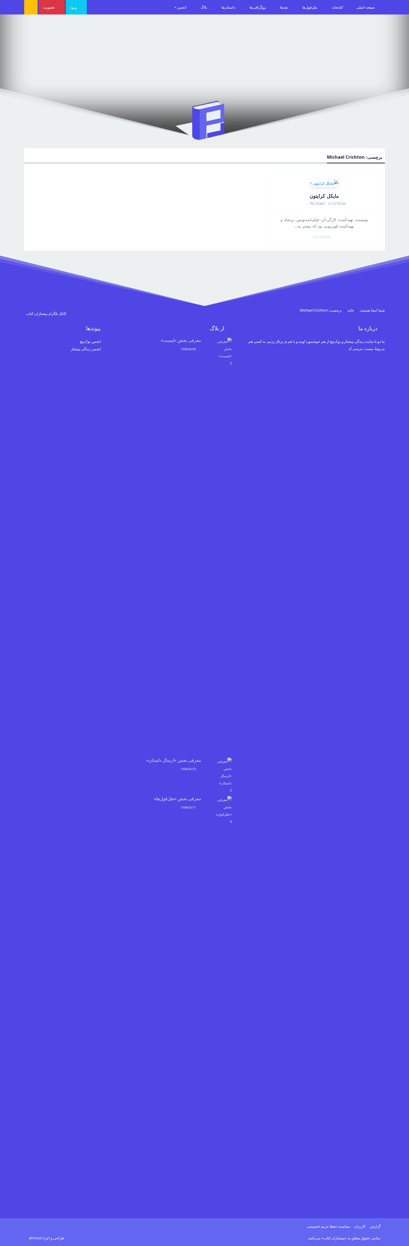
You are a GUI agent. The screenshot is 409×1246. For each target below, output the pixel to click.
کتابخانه (337, 7)
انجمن (182, 7)
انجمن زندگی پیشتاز (86, 348)
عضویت (49, 7)
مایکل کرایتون (324, 195)
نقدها (284, 7)
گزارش (375, 1226)
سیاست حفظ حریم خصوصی (328, 1226)
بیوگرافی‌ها (258, 7)
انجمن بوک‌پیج (90, 341)
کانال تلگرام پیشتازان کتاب (46, 313)
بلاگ (204, 7)
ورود (74, 7)
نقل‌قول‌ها (310, 7)
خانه (351, 310)
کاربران (360, 1226)
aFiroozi (35, 1237)
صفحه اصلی (366, 7)
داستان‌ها (228, 7)
